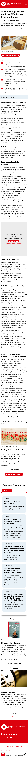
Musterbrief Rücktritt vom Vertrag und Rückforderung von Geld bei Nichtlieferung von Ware (14, 550)
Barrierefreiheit (5, 751)
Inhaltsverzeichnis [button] (7, 97)
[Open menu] (3, 754)
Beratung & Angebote (9, 55)
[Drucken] (1, 33)
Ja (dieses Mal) (13, 241)
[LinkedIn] (11, 737)
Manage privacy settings (14, 243)
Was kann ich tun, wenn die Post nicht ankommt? (11, 422)
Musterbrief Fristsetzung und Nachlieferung (13, 502)
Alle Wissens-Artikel (13, 474)
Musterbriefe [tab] (7, 490)
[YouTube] (2, 737)
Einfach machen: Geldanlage (11, 643)
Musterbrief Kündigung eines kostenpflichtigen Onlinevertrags (12, 521)
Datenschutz (9, 746)
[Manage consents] (24, 753)
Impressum (19, 746)
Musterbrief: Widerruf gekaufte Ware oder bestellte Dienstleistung (13, 571)
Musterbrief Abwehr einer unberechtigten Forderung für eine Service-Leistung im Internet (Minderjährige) (14, 597)
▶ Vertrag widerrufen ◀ (20, 751)
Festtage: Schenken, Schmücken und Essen (13, 451)
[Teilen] (4, 33)
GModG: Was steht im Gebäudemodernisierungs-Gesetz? (13, 693)
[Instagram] (7, 737)
